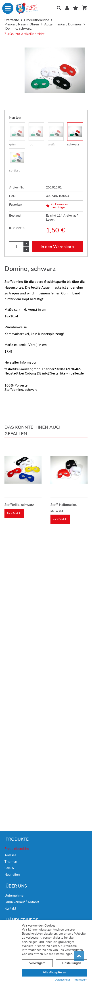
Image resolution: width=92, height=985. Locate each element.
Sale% (9, 868)
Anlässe (10, 855)
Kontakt (10, 908)
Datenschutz (62, 979)
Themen (10, 861)
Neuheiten (12, 874)
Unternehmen (14, 895)
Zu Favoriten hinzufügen (59, 206)
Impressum (80, 979)
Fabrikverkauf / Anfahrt (21, 902)
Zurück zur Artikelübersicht (24, 34)
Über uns (16, 886)
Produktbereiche (16, 848)
